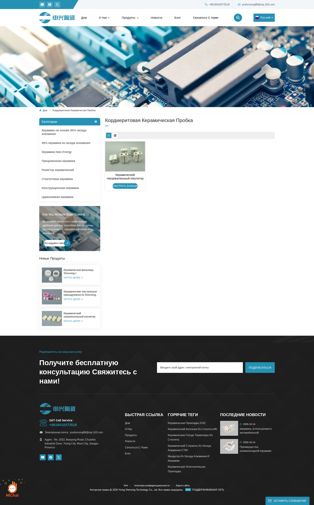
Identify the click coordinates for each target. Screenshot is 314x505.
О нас (103, 17)
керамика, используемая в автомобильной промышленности (256, 431)
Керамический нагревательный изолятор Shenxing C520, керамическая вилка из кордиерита (125, 176)
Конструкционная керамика (60, 188)
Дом (84, 17)
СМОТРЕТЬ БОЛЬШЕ (125, 186)
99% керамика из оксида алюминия (66, 143)
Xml (126, 485)
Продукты (129, 17)
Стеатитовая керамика (57, 179)
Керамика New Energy (57, 152)
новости (156, 17)
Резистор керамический (58, 170)
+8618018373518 (219, 4)
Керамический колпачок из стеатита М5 (192, 429)
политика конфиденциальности (152, 485)
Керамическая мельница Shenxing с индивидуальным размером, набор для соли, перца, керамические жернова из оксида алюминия (80, 272)
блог (177, 17)
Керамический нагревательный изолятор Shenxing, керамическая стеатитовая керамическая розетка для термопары (80, 315)
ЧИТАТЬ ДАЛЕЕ (72, 278)
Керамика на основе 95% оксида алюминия (64, 132)
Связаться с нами (205, 17)
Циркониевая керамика (57, 197)
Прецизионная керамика (58, 161)
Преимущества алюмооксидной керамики (255, 449)
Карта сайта (183, 485)
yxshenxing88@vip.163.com (258, 4)
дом (127, 423)
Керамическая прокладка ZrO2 (186, 423)
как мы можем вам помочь (64, 214)
